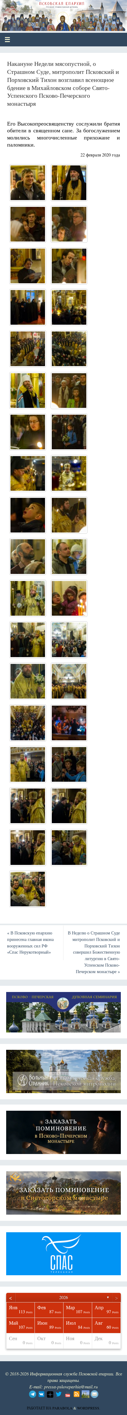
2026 (63, 1297)
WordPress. (88, 1407)
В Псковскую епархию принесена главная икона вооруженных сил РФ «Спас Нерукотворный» (30, 942)
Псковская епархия (50, 13)
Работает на (39, 1407)
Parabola (62, 1407)
